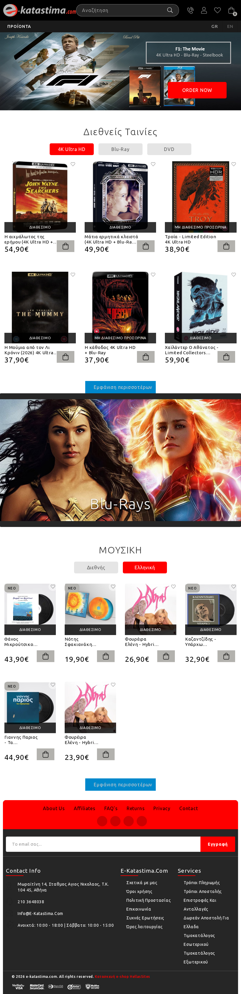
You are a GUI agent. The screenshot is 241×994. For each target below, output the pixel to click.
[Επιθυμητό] (72, 164)
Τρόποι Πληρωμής (202, 882)
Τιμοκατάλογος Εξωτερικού (199, 957)
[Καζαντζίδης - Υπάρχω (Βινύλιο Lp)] (211, 609)
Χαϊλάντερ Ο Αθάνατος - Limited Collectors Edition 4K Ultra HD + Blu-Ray (192, 350)
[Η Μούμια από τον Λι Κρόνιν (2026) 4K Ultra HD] (40, 307)
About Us (54, 808)
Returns (136, 808)
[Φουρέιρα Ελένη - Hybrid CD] (90, 707)
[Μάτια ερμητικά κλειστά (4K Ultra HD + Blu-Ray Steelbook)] (120, 197)
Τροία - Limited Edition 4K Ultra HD (190, 239)
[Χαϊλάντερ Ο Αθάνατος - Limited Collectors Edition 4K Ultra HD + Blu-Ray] (200, 307)
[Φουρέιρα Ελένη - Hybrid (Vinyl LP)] (150, 609)
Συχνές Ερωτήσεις (145, 918)
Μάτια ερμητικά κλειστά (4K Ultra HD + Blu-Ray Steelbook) (111, 239)
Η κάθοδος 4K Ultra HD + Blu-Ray (110, 350)
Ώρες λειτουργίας (144, 926)
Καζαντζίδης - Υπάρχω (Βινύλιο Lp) (200, 642)
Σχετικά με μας (142, 882)
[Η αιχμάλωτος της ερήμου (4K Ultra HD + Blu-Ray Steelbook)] (40, 197)
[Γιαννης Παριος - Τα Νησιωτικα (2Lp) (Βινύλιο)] (30, 707)
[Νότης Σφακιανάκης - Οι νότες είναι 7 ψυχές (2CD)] (90, 609)
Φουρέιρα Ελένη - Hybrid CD (81, 740)
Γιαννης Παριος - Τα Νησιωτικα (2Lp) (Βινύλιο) (21, 740)
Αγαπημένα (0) (217, 10)
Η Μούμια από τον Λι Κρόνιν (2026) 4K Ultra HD (28, 350)
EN (230, 26)
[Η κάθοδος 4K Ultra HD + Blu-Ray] (120, 307)
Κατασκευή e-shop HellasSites (122, 976)
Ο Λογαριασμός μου (204, 10)
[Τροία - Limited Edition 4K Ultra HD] (200, 197)
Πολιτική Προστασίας (148, 900)
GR (214, 26)
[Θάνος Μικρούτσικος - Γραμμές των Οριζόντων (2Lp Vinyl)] (30, 609)
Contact (188, 808)
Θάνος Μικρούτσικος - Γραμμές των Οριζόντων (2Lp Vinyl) (20, 642)
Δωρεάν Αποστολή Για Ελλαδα (206, 922)
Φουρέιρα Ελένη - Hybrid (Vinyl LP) (141, 642)
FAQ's (111, 808)
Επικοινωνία (138, 909)
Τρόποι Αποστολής (203, 891)
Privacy (161, 808)
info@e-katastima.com (40, 913)
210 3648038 (190, 10)
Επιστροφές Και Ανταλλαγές (200, 904)
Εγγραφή (218, 844)
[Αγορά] (65, 246)
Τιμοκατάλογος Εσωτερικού (199, 940)
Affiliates (85, 808)
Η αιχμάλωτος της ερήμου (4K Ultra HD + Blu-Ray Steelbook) (28, 239)
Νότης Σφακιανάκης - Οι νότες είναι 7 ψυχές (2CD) (81, 642)
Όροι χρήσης (139, 891)
